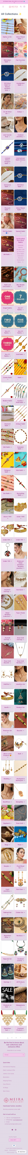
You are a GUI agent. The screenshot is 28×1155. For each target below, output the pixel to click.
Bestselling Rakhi (20, 494)
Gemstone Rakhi (7, 185)
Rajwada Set (7, 959)
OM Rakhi (6, 254)
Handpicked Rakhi (20, 84)
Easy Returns (6, 1084)
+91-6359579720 (17, 1120)
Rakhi (19, 377)
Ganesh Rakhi (20, 231)
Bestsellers (6, 1077)
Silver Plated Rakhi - (20, 209)
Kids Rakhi (19, 470)
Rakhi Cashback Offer (9, 1070)
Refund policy (12, 1150)
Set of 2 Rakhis (7, 332)
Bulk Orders (6, 1091)
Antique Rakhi (20, 424)
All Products (21, 982)
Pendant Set (20, 707)
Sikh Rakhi (6, 447)
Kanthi (6, 707)
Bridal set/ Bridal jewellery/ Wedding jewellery (20, 564)
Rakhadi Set (7, 912)
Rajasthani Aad (7, 1029)
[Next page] (20, 1037)
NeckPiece (6, 802)
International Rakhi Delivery (20, 159)
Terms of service (10, 1152)
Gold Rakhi (19, 354)
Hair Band (19, 589)
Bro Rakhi (6, 493)
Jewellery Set (20, 684)
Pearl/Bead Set (20, 867)
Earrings (6, 982)
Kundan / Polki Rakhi (20, 401)
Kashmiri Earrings (7, 590)
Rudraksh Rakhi (20, 448)
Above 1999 (7, 516)
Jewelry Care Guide (8, 1073)
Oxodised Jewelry (20, 959)
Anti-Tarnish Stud (7, 136)
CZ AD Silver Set (7, 112)
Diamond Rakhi (7, 424)
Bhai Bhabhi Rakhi (20, 285)
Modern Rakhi (7, 400)
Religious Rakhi (7, 471)
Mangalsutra (20, 1005)
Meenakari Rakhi (7, 61)
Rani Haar (19, 889)
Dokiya (19, 112)
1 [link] (7, 1037)
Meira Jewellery (13, 1148)
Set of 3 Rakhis (7, 355)
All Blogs (5, 1087)
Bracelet (19, 730)
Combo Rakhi (7, 377)
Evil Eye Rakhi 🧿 (7, 232)
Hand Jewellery (6, 890)
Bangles (6, 866)
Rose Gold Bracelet (7, 662)
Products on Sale (7, 1006)
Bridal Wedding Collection (6, 614)
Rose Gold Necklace (20, 662)
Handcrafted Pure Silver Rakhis (20, 240)
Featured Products (20, 1029)
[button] (3, 6)
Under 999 (6, 540)
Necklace (20, 935)
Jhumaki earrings (7, 638)
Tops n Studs (20, 613)
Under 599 (19, 540)
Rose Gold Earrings (20, 638)
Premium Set (7, 730)
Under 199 (6, 561)
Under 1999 (20, 516)
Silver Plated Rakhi (20, 38)
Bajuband (6, 823)
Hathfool (6, 684)
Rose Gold (19, 823)
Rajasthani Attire (7, 936)
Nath (19, 754)
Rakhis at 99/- (7, 37)
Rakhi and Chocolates (7, 285)
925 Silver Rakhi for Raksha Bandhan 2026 (7, 86)
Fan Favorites (20, 60)
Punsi (19, 844)
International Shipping (9, 1066)
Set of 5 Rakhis (20, 332)
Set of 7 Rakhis (20, 309)
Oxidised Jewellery (19, 136)
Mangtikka (19, 802)
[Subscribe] (23, 1055)
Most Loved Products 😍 (7, 754)
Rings (6, 844)
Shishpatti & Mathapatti (20, 779)
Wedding (6, 778)
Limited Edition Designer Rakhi (7, 160)
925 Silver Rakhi (20, 185)
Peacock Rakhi (7, 209)
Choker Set (19, 912)
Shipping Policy (7, 1080)
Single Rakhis (7, 308)
